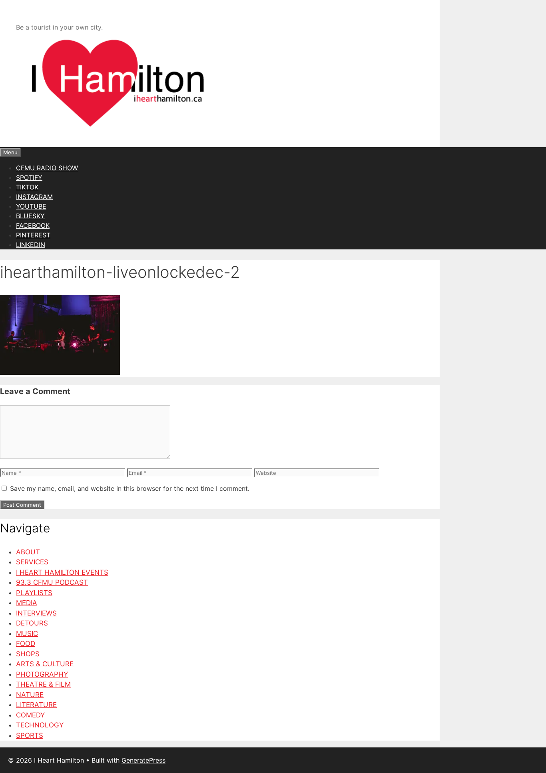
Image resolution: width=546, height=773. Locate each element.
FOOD (25, 643)
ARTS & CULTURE (45, 664)
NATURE (30, 695)
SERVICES (32, 562)
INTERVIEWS (36, 613)
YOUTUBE (31, 206)
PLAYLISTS (34, 593)
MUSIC (27, 634)
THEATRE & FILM (43, 684)
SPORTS (29, 735)
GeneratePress (143, 760)
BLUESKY (30, 216)
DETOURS (32, 623)
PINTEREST (33, 235)
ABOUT (28, 552)
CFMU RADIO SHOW (47, 168)
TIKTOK (27, 187)
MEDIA (26, 603)
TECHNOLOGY (40, 725)
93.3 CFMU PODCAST (52, 582)
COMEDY (30, 715)
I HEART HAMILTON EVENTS (62, 572)
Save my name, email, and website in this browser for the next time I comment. (129, 488)
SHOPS (28, 654)
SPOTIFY (29, 177)
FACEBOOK (33, 225)
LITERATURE (36, 705)
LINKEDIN (30, 245)
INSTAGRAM (34, 197)
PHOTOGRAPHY (42, 674)
